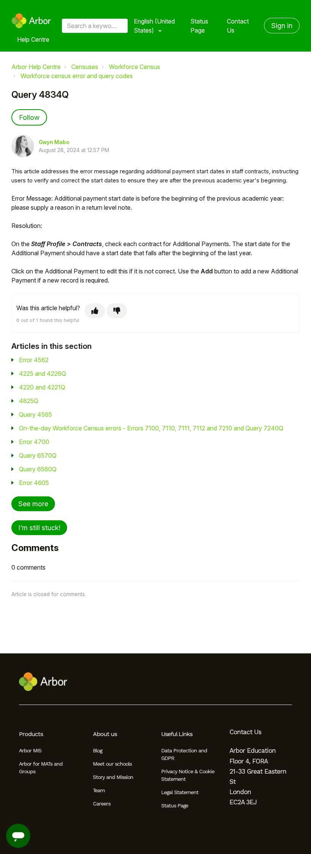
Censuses (84, 67)
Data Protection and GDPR (184, 754)
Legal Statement (179, 792)
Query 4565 (35, 414)
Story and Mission (113, 777)
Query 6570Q (38, 455)
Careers (101, 804)
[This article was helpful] (95, 310)
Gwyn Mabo (54, 142)
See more (33, 504)
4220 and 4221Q (42, 387)
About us (105, 734)
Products (31, 734)
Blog (97, 750)
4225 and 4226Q (42, 373)
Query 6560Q (38, 469)
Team (99, 790)
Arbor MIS (30, 750)
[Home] (31, 20)
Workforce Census (134, 67)
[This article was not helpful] (117, 310)
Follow (29, 117)
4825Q (28, 401)
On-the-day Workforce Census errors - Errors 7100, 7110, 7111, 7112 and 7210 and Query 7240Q (151, 428)
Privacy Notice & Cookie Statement (187, 775)
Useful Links (176, 734)
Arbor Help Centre (36, 67)
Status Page (199, 25)
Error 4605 (34, 483)
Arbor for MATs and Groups (41, 767)
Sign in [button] (281, 26)
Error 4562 (34, 360)
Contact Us (238, 25)
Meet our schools (112, 764)
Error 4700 (34, 442)
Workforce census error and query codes (76, 76)
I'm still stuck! (39, 528)
